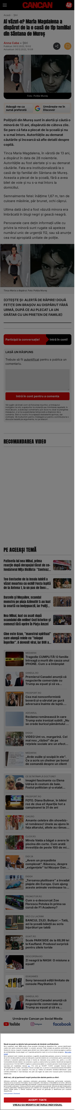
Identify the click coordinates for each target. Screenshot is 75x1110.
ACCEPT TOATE (37, 1100)
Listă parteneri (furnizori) (12, 1093)
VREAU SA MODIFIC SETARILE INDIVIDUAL (37, 1104)
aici (29, 1066)
